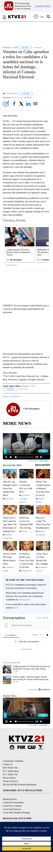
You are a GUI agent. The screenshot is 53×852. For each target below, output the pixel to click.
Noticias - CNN (28, 386)
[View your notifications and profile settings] (47, 635)
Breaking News (10, 799)
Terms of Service (10, 781)
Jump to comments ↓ (12, 396)
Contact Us (8, 764)
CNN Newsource (12, 93)
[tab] (11, 635)
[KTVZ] (18, 16)
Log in (38, 618)
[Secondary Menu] (6, 17)
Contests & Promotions (13, 802)
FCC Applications (11, 771)
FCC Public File (10, 774)
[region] (26, 654)
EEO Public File (10, 768)
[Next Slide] (48, 243)
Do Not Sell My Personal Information (19, 784)
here (16, 607)
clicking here (24, 599)
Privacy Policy (9, 778)
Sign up (45, 618)
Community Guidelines (13, 761)
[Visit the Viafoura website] (44, 689)
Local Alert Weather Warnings (16, 812)
